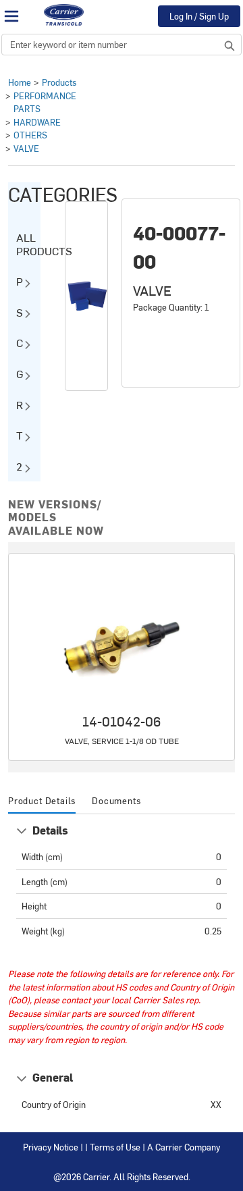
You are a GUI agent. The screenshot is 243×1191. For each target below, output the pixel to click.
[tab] (42, 801)
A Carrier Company (183, 1147)
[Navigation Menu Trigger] (11, 16)
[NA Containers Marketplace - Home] (63, 15)
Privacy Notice (50, 1147)
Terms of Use (115, 1147)
